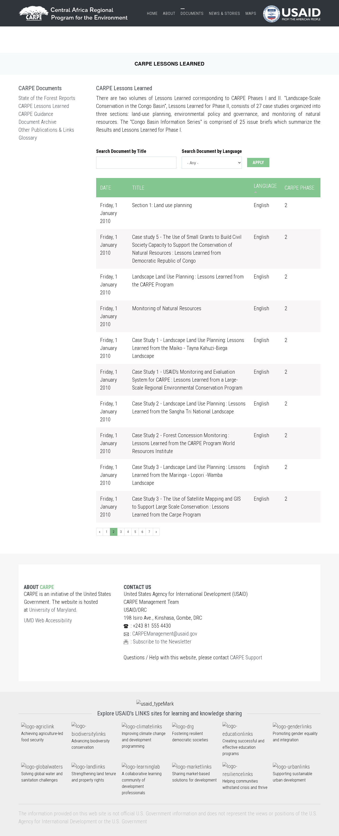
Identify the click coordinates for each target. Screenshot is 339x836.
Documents (192, 13)
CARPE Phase (299, 188)
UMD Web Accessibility (48, 620)
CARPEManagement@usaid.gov (164, 634)
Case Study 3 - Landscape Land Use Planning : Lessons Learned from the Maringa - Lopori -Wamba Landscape (189, 475)
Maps (251, 13)
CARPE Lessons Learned (44, 106)
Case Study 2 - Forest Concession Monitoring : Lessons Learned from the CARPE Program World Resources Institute (183, 443)
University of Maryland (52, 610)
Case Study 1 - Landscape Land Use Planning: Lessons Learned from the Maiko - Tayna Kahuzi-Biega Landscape (188, 348)
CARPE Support (246, 657)
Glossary (28, 138)
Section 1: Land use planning (162, 205)
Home (152, 13)
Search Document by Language (212, 151)
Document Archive (37, 122)
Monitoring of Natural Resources (166, 308)
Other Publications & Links (46, 130)
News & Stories (224, 13)
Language (265, 186)
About (169, 13)
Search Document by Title (121, 151)
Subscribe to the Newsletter (162, 641)
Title (138, 188)
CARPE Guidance (36, 114)
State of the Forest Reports (47, 98)
